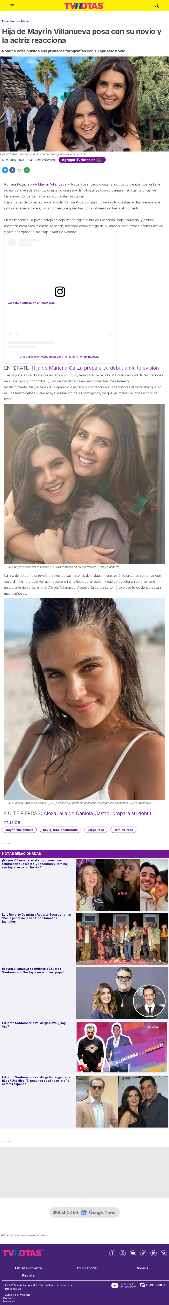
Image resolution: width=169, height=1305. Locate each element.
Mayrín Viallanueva (19, 830)
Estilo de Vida (85, 1268)
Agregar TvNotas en (79, 160)
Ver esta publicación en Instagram (31, 302)
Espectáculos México (16, 21)
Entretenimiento (28, 1268)
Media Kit (9, 1301)
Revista (28, 1275)
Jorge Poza (95, 830)
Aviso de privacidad (18, 1294)
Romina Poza (123, 830)
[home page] (84, 6)
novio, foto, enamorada (60, 830)
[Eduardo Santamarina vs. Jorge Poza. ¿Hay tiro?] (122, 1047)
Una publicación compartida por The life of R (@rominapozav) (60, 356)
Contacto (9, 1298)
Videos (142, 1268)
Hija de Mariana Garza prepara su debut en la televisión (95, 368)
